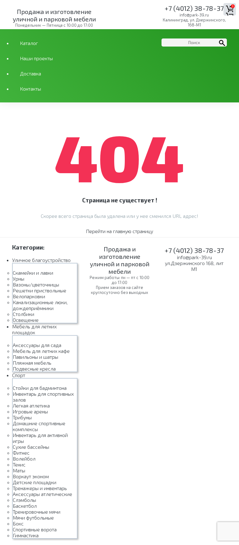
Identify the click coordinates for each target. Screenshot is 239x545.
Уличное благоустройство (41, 260)
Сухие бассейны (31, 447)
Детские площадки (34, 482)
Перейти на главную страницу (119, 231)
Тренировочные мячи (36, 512)
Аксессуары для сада (37, 345)
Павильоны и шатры (35, 357)
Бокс (18, 523)
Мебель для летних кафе (41, 351)
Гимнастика (26, 535)
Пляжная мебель (32, 363)
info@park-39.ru (194, 14)
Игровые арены (30, 411)
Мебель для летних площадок (34, 329)
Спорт (18, 375)
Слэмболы (24, 500)
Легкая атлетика (31, 405)
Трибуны (22, 417)
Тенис (19, 464)
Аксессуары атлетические (42, 494)
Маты (19, 470)
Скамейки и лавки (33, 273)
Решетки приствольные (39, 290)
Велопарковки (29, 296)
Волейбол (24, 459)
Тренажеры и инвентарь (40, 488)
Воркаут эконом (31, 476)
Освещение (26, 320)
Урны (18, 279)
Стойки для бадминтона (40, 388)
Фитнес (21, 453)
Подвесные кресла (34, 369)
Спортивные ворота (35, 529)
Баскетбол (25, 506)
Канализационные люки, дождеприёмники (40, 305)
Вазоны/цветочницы (36, 284)
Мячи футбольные (33, 517)
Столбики (23, 314)
